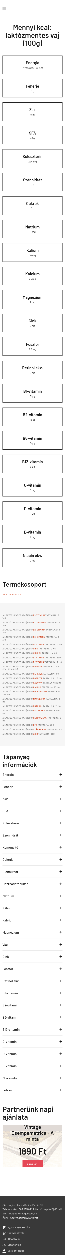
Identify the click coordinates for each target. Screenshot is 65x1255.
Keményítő (10, 847)
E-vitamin (32, 532)
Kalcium (32, 273)
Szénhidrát (32, 179)
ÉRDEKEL (32, 1169)
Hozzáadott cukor (15, 884)
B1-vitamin (32, 391)
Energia (32, 62)
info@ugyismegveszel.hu (22, 1213)
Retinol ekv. (32, 367)
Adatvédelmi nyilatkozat (24, 1217)
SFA (32, 133)
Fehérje (32, 86)
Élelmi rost (10, 871)
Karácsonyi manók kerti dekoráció (32, 1141)
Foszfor (32, 344)
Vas (5, 944)
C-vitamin (32, 485)
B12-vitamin (32, 461)
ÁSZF (5, 1217)
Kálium (32, 250)
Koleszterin (32, 156)
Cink (32, 320)
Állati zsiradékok (12, 594)
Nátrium (32, 226)
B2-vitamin (32, 414)
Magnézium (32, 297)
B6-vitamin (32, 438)
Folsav (7, 1090)
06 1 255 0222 (26, 1209)
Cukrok (32, 203)
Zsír (32, 109)
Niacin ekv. (32, 555)
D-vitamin (32, 508)
